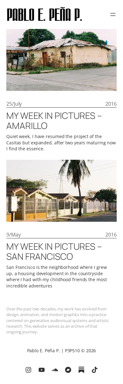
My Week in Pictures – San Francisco (54, 252)
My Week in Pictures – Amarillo (54, 121)
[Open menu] (113, 14)
